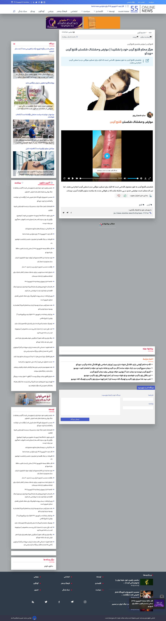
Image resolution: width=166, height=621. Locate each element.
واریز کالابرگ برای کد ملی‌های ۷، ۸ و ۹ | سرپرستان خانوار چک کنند (83, 288)
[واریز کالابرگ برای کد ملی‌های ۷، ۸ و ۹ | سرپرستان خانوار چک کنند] (83, 312)
